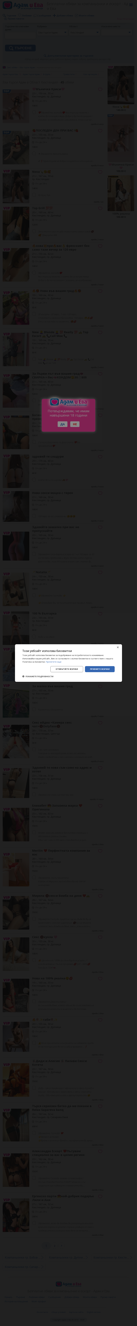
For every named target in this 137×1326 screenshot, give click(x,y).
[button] (37, 676)
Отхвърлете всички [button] (67, 669)
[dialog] (68, 663)
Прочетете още (53, 661)
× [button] (118, 647)
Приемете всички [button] (100, 669)
